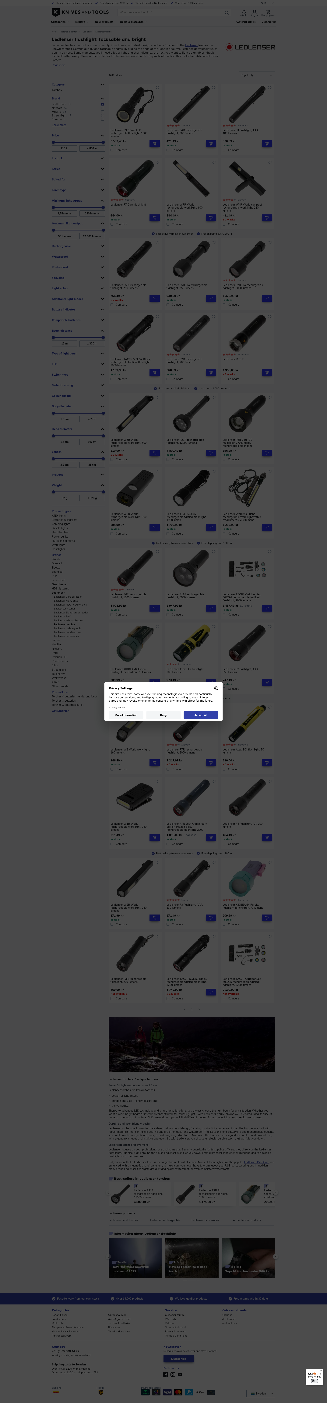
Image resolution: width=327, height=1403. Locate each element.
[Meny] (321, 1371)
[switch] (314, 1381)
